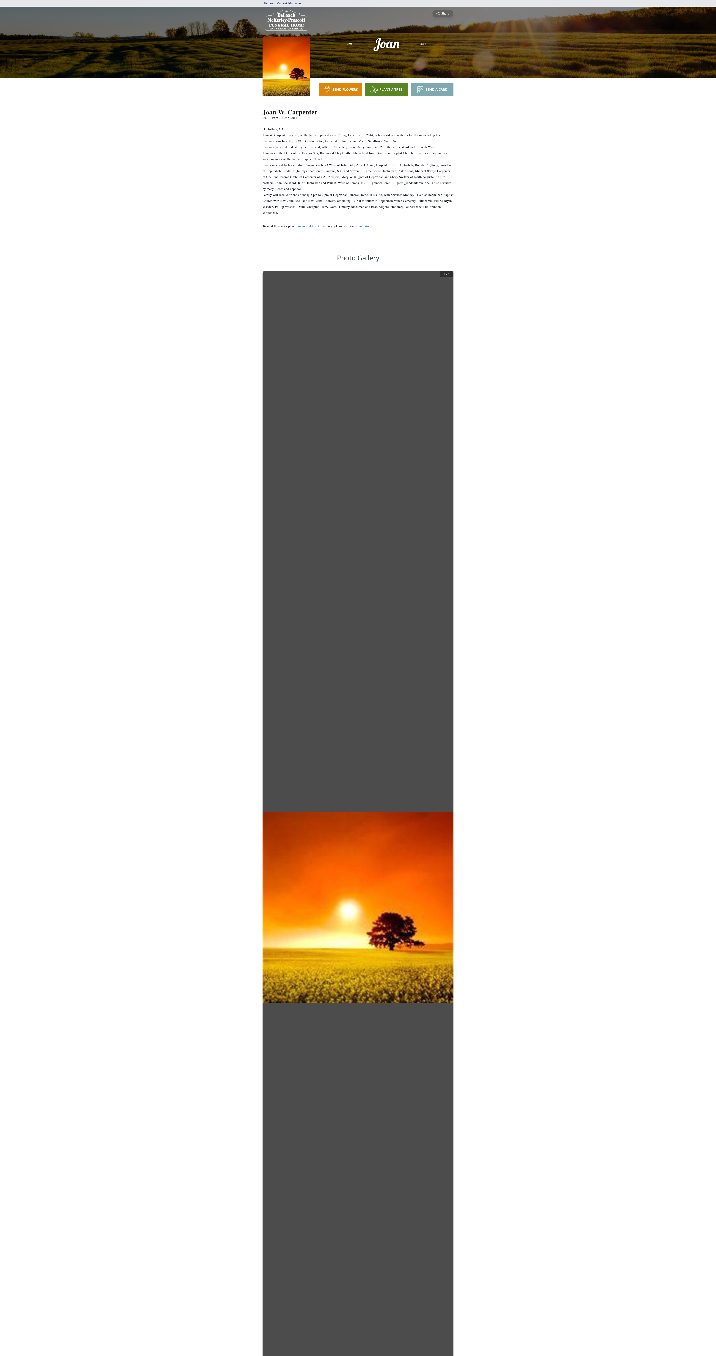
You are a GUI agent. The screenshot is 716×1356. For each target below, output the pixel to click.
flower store (363, 226)
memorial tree (307, 226)
